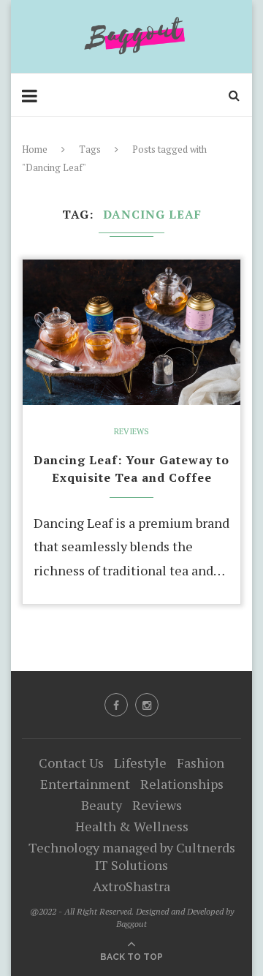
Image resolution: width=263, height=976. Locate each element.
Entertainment (85, 783)
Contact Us (71, 762)
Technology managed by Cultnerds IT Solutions (131, 856)
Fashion (200, 762)
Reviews (131, 431)
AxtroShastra (131, 886)
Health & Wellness (131, 826)
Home (34, 149)
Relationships (182, 783)
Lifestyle (140, 762)
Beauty (101, 805)
